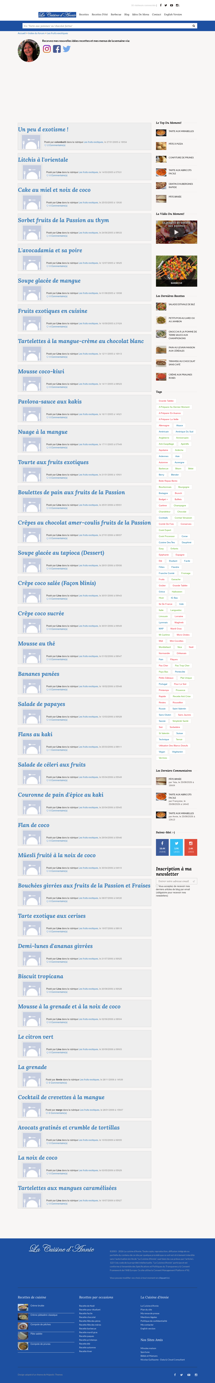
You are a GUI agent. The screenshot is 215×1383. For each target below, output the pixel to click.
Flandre (175, 567)
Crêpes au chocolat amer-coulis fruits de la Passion (84, 522)
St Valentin (164, 733)
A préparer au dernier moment (174, 407)
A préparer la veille (168, 419)
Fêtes (161, 567)
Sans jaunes (184, 715)
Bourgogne (183, 487)
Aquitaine (163, 450)
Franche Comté (166, 573)
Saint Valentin (179, 708)
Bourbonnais (165, 487)
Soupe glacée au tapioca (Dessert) (61, 553)
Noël (191, 647)
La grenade (32, 1067)
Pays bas (163, 671)
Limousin (163, 616)
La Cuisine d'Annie (149, 1305)
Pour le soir (180, 684)
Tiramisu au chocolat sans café (182, 363)
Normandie (164, 653)
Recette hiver (85, 1351)
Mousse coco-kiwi (41, 371)
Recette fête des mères (90, 1324)
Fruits (161, 579)
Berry (161, 474)
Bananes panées (38, 674)
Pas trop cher (182, 665)
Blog (126, 14)
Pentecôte (180, 671)
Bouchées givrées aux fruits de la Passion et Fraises (84, 885)
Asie (177, 456)
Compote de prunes (40, 1343)
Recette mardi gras (88, 1332)
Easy (161, 548)
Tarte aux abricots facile (180, 172)
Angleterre (164, 437)
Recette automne (87, 1347)
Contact (156, 14)
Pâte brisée (175, 196)
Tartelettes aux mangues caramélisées (67, 1188)
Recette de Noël (87, 1305)
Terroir (179, 739)
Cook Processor (167, 536)
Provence (180, 690)
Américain (164, 431)
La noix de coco (37, 1157)
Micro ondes (183, 634)
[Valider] (194, 881)
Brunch (178, 493)
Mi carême (164, 634)
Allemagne (164, 425)
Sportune (145, 1352)
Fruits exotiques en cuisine (52, 311)
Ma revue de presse (150, 1313)
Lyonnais (163, 622)
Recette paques (86, 1336)
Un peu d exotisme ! (43, 129)
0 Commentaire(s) (58, 175)
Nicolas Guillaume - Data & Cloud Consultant (163, 1359)
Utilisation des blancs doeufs (173, 745)
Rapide (162, 696)
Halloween (177, 591)
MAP (161, 628)
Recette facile (85, 1313)
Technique (164, 739)
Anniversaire (182, 437)
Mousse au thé (36, 643)
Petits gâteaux (166, 678)
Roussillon (178, 702)
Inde (181, 604)
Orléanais (181, 653)
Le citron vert (35, 1037)
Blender (175, 474)
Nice (180, 647)
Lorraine (179, 616)
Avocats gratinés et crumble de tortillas (69, 1127)
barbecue (116, 14)
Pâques (174, 659)
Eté (160, 561)
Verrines (163, 758)
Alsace (179, 425)
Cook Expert (165, 530)
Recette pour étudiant (89, 1309)
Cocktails (163, 518)
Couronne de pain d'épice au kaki (60, 795)
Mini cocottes (176, 641)
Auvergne (179, 462)
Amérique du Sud (184, 431)
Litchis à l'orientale (43, 159)
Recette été (84, 1343)
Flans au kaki (35, 734)
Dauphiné (186, 542)
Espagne (180, 554)
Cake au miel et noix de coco (54, 190)
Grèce (162, 591)
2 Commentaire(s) (56, 145)
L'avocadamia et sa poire (50, 250)
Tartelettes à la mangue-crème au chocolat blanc (81, 341)
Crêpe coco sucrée (41, 613)
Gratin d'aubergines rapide (181, 185)
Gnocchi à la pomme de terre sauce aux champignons (183, 335)
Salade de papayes (41, 704)
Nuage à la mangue (43, 432)
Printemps (164, 690)
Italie (161, 610)
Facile (187, 561)
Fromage (185, 573)
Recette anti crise (182, 696)
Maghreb (179, 622)
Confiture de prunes (181, 157)
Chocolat (181, 511)
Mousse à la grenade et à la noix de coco (69, 1006)
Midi (161, 641)
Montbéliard (165, 647)
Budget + (163, 499)
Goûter (162, 585)
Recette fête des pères (89, 1321)
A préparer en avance (170, 413)
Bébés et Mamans (149, 1355)
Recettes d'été (100, 14)
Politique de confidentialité (154, 1321)
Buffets (178, 499)
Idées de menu (140, 14)
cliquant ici (164, 1277)
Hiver (161, 598)
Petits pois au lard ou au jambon (182, 320)
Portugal (163, 684)
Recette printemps (88, 1339)
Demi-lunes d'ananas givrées (55, 946)
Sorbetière (175, 727)
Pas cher (163, 665)
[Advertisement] (107, 88)
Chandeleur (164, 511)
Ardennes (163, 456)
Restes (162, 702)
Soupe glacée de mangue (49, 280)
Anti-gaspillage (166, 444)
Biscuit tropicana (40, 976)
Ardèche (179, 450)
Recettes (84, 14)
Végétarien (177, 751)
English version (173, 14)
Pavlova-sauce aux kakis (50, 401)
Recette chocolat (87, 1317)
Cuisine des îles (167, 542)
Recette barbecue (87, 1328)
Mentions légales (149, 1317)
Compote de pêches (41, 1324)
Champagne (180, 505)
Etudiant (173, 561)
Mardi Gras (176, 628)
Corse (185, 536)
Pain (161, 659)
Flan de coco (33, 825)
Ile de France (165, 604)
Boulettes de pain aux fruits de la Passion (71, 492)
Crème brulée (37, 1305)
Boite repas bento (168, 481)
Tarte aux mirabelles (181, 131)
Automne (163, 462)
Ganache (176, 579)
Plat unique (186, 678)
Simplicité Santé (180, 721)
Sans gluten (165, 715)
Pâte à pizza (176, 143)
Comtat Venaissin (183, 518)
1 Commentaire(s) (58, 749)
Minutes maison (148, 1348)
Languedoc (176, 610)
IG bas (174, 598)
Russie (162, 708)
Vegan (162, 751)
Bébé (190, 468)
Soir (161, 727)
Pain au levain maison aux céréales (182, 349)
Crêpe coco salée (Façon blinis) (57, 583)
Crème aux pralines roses (180, 376)
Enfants (174, 548)
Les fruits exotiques (93, 141)
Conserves (186, 524)
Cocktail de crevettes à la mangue (61, 1097)
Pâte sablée (36, 1333)
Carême (163, 505)
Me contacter (147, 1324)
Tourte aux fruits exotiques (53, 462)
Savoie (162, 721)
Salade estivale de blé (182, 304)
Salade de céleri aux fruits (52, 764)
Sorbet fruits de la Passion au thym (63, 220)
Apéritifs (185, 444)
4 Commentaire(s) (58, 326)
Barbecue (163, 468)
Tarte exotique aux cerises (52, 916)
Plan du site (146, 1309)
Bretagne (163, 493)
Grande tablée (166, 401)
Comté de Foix (166, 524)
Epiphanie (164, 554)
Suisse (179, 733)
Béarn (178, 468)
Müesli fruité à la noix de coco (57, 855)
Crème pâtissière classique (44, 1314)
